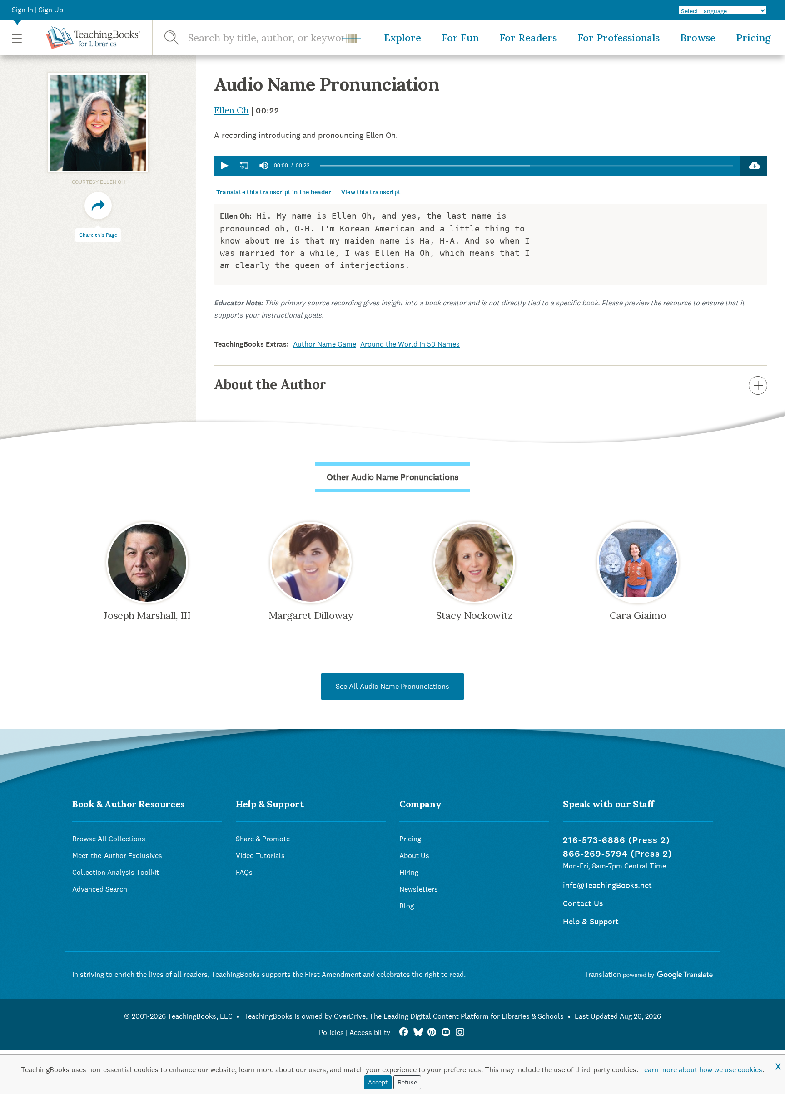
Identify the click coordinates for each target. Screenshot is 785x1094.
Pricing (753, 37)
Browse (697, 37)
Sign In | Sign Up (37, 10)
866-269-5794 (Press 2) (617, 854)
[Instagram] (460, 1032)
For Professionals (618, 37)
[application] (477, 166)
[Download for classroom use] (753, 166)
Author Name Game (324, 344)
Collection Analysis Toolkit (115, 872)
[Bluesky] (418, 1032)
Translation (603, 974)
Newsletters (418, 889)
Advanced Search (99, 889)
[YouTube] (446, 1032)
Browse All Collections (108, 839)
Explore (402, 37)
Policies (331, 1032)
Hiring (408, 872)
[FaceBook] (403, 1032)
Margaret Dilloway (310, 615)
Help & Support (591, 921)
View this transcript (371, 192)
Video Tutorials (260, 855)
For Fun (460, 37)
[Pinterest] (432, 1032)
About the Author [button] (270, 384)
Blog (406, 906)
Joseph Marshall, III (147, 615)
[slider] (526, 166)
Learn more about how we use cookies (701, 1069)
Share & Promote (263, 839)
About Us (414, 855)
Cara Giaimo (638, 615)
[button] (17, 38)
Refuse (407, 1082)
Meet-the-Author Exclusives (117, 855)
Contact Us (583, 903)
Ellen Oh (231, 110)
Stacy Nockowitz (474, 615)
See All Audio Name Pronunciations (392, 686)
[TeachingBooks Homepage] (87, 37)
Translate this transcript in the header (273, 192)
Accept (378, 1082)
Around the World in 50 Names (410, 344)
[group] (264, 166)
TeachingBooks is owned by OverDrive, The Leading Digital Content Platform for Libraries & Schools (404, 1016)
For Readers (528, 37)
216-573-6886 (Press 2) (616, 840)
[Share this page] (98, 206)
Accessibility (369, 1032)
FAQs (244, 872)
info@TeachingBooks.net (607, 885)
